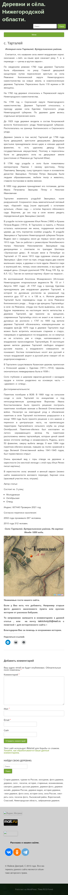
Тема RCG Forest (45, 889)
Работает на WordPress (26, 889)
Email (7, 719)
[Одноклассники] (17, 852)
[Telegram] (25, 852)
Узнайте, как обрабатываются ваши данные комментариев (26, 751)
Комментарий (11, 674)
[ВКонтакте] (9, 852)
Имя (7, 708)
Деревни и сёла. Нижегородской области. (23, 11)
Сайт (6, 730)
